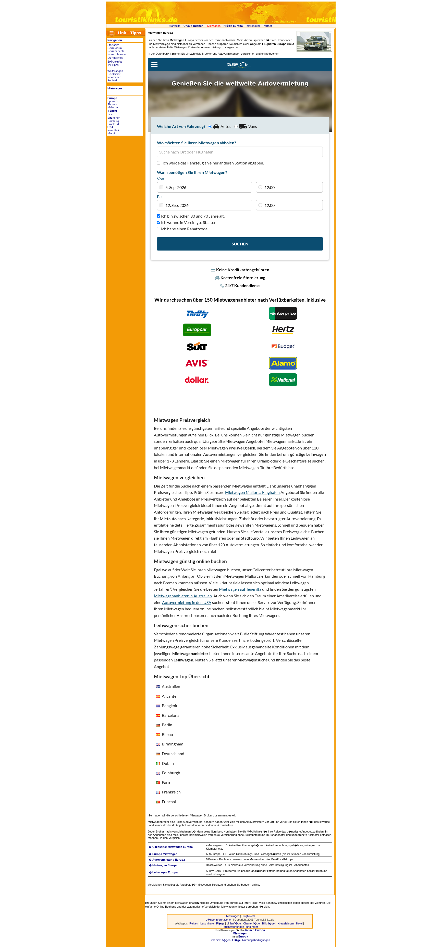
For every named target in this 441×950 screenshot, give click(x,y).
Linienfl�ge (234, 923)
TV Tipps (113, 64)
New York (113, 130)
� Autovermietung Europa (167, 859)
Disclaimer (113, 74)
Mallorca (112, 107)
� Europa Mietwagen (163, 854)
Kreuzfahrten (286, 923)
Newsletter (114, 77)
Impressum (253, 25)
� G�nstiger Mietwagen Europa (171, 846)
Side (110, 114)
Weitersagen (115, 71)
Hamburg (113, 121)
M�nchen (113, 117)
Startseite (174, 25)
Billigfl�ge (268, 923)
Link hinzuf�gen (220, 940)
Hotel (299, 923)
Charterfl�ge (251, 923)
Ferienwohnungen (233, 926)
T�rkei (112, 110)
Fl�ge (220, 923)
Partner (267, 25)
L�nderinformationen (219, 919)
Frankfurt (113, 124)
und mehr (252, 926)
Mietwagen (232, 916)
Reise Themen (116, 54)
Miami (111, 133)
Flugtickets (248, 916)
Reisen (193, 923)
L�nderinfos (115, 57)
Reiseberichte (116, 51)
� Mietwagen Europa (163, 865)
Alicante (112, 104)
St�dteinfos (114, 61)
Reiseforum (114, 48)
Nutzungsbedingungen (256, 940)
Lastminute (207, 923)
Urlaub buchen (193, 25)
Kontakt (112, 80)
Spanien (112, 101)
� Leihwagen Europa (163, 872)
